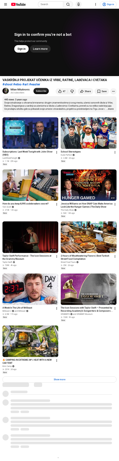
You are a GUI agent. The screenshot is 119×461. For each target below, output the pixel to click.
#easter (34, 84)
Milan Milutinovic (20, 89)
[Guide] (5, 4)
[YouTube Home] (18, 4)
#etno (17, 84)
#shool (7, 84)
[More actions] (113, 91)
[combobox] (51, 4)
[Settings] (95, 4)
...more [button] (110, 109)
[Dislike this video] (72, 91)
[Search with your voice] (78, 4)
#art (25, 84)
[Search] (68, 4)
